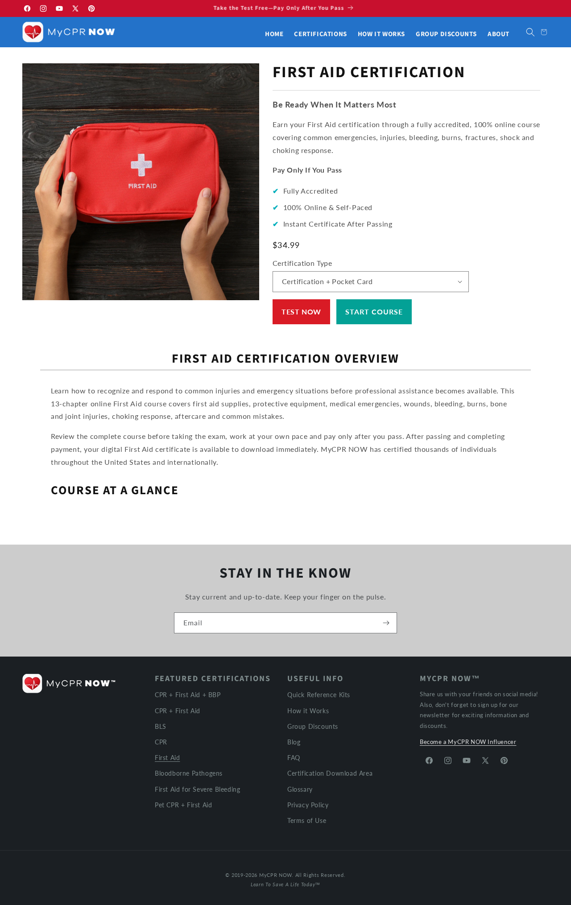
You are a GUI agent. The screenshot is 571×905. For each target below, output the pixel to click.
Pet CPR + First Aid (183, 804)
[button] (530, 32)
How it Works (308, 710)
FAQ (293, 757)
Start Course (374, 311)
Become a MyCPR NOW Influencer (468, 741)
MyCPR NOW (275, 875)
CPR (161, 741)
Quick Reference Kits (318, 694)
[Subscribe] (386, 623)
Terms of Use (306, 820)
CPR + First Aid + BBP (188, 694)
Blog (293, 741)
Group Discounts (312, 726)
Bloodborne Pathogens (189, 773)
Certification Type (302, 263)
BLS (160, 726)
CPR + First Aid (177, 710)
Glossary (300, 789)
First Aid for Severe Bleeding (197, 789)
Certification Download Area (329, 773)
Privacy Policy (307, 804)
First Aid (167, 757)
